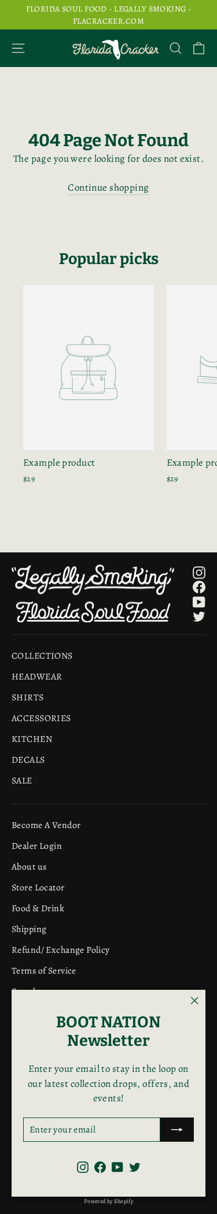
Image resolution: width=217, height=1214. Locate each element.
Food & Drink (38, 908)
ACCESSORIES (41, 718)
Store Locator (38, 887)
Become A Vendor (46, 825)
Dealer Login (37, 846)
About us (29, 866)
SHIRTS (28, 697)
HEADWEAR (37, 676)
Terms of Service (44, 970)
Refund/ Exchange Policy (61, 950)
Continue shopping (108, 187)
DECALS (28, 759)
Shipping (29, 929)
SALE (22, 780)
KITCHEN (32, 739)
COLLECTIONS (42, 655)
